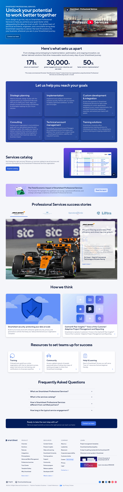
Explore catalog (12, 169)
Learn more (86, 264)
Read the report (101, 190)
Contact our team (13, 36)
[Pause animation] (114, 175)
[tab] (19, 214)
